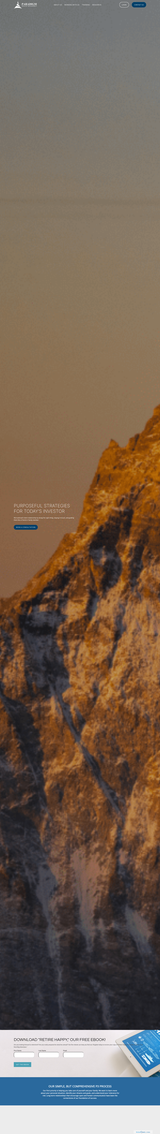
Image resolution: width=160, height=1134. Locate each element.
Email (65, 1051)
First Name (17, 1051)
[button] (58, 5)
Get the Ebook (22, 1065)
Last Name (42, 1051)
